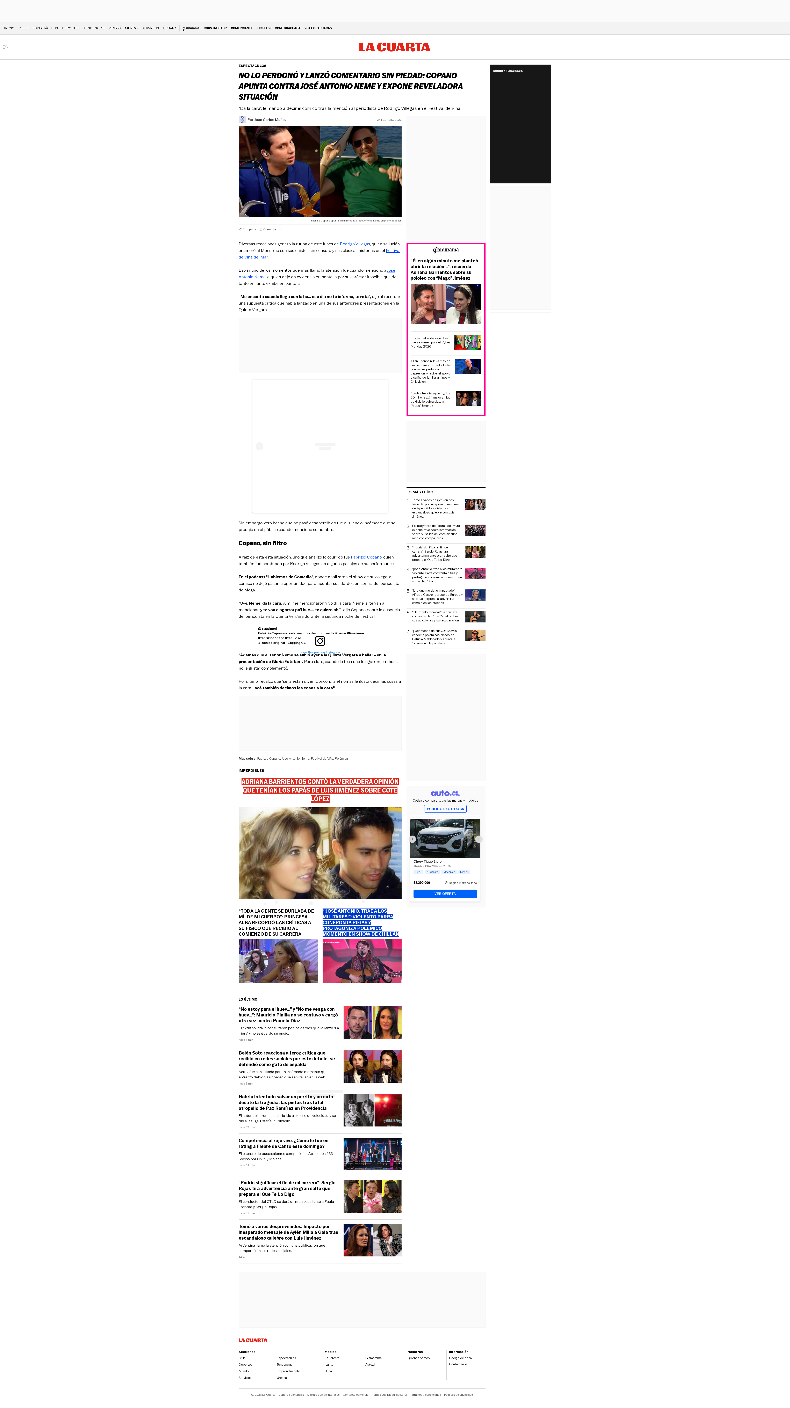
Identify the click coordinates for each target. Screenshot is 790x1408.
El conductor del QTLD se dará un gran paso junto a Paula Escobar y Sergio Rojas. (286, 1204)
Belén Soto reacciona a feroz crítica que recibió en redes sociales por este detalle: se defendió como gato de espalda (287, 1058)
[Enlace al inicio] (446, 251)
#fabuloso (293, 638)
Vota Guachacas (318, 28)
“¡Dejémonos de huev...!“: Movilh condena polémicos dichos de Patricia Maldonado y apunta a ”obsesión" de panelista (434, 637)
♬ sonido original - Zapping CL (282, 642)
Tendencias (94, 28)
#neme (340, 633)
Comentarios (272, 229)
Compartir (249, 229)
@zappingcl (267, 628)
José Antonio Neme (295, 758)
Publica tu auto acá (445, 809)
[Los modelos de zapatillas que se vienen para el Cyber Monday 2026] (467, 343)
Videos (115, 28)
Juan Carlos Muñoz (270, 119)
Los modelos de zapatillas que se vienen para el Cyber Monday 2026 (430, 342)
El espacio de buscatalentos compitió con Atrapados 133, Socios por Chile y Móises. (286, 1156)
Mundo (131, 28)
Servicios (150, 28)
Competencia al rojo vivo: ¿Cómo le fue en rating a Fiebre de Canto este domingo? (284, 1143)
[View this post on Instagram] (320, 446)
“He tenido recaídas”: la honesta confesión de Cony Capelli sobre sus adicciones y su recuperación (435, 616)
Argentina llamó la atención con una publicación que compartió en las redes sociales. (282, 1248)
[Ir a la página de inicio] (395, 47)
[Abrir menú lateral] (7, 47)
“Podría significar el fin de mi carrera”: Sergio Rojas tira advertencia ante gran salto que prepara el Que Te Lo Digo (287, 1188)
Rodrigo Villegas (354, 244)
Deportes (71, 28)
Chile (24, 28)
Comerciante (242, 28)
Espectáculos (45, 28)
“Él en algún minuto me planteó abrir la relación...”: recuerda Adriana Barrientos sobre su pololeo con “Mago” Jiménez (444, 269)
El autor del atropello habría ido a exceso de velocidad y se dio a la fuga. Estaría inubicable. (287, 1118)
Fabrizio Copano (366, 557)
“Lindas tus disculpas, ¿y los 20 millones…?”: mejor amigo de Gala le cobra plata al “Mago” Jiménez (431, 399)
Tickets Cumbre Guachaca (278, 28)
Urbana (170, 28)
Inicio (9, 28)
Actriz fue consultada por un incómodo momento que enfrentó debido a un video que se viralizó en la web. (283, 1074)
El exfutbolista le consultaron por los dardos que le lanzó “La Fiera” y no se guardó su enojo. (289, 1030)
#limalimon (355, 633)
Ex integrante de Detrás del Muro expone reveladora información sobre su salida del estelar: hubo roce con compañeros (436, 532)
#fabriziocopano (271, 638)
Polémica (341, 758)
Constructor (215, 28)
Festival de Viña (322, 758)
